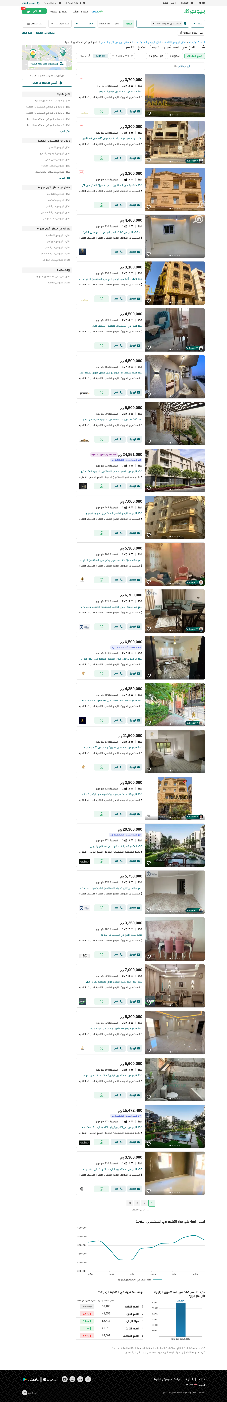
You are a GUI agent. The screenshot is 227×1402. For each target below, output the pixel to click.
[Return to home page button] (194, 11)
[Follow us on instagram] (72, 1381)
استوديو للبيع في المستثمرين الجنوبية (52, 101)
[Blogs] (97, 11)
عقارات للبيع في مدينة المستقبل (55, 254)
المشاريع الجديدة (59, 11)
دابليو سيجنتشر (185, 66)
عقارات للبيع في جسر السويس (56, 260)
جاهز (117, 23)
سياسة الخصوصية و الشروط (167, 1379)
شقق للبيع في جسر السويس (56, 219)
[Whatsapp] (101, 111)
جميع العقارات (194, 55)
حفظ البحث (27, 33)
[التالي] (129, 1203)
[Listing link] (140, 95)
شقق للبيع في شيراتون (59, 200)
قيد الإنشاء (104, 23)
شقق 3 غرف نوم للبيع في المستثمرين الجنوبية (48, 119)
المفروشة (175, 55)
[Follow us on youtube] (64, 1381)
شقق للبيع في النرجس (59, 148)
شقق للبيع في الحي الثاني (57, 160)
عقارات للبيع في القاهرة (59, 283)
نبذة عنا (201, 1379)
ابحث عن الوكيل (80, 11)
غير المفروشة (156, 55)
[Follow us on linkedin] (80, 1381)
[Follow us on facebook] (88, 1381)
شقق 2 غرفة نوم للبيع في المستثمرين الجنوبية (48, 113)
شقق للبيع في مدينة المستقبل (55, 213)
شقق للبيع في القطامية (58, 194)
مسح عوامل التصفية (45, 33)
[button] (197, 24)
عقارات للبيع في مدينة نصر (58, 248)
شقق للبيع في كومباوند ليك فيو (55, 154)
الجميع (129, 23)
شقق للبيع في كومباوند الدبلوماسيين (52, 172)
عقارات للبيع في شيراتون (58, 242)
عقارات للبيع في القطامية (58, 236)
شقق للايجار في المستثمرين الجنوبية (53, 277)
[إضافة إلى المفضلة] (148, 113)
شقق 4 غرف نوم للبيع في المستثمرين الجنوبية (48, 125)
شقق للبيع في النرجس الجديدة (55, 166)
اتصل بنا (189, 1379)
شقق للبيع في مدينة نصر (58, 206)
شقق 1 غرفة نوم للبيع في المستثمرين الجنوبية (48, 107)
